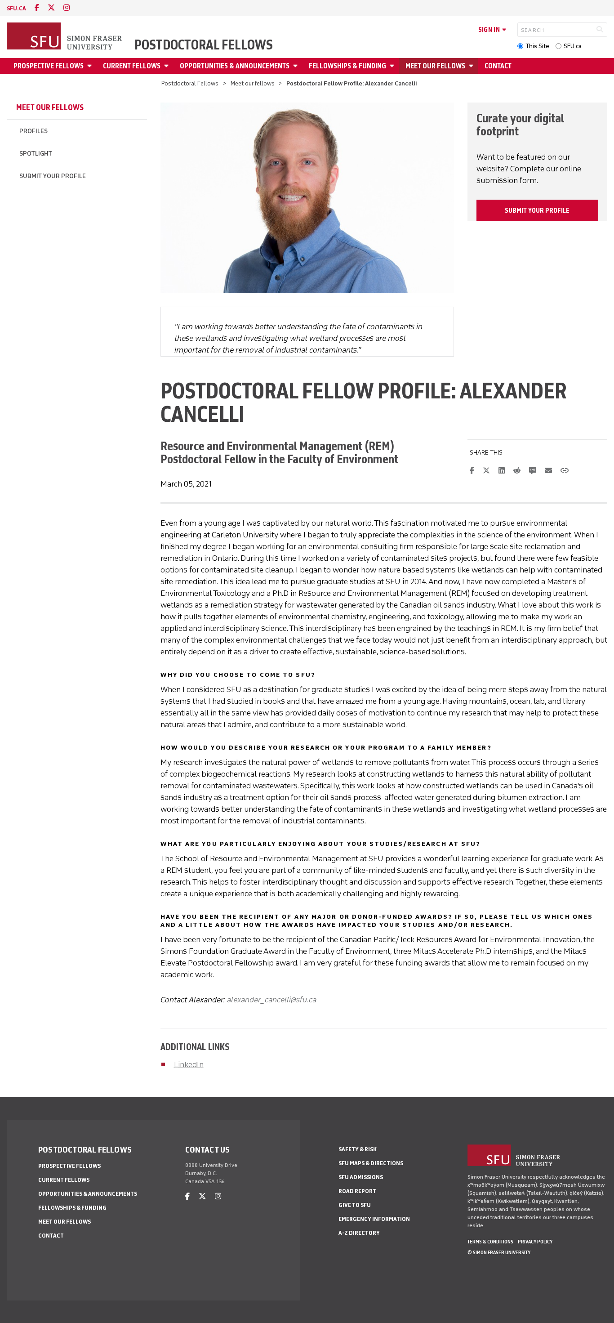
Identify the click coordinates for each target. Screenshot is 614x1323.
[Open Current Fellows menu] (167, 66)
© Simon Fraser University (498, 1252)
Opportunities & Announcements (234, 66)
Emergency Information (374, 1219)
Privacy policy (535, 1241)
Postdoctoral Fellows (203, 45)
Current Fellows (131, 66)
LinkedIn (189, 1064)
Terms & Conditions (490, 1241)
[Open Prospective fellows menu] (90, 66)
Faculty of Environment (342, 458)
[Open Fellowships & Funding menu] (393, 66)
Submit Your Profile (52, 176)
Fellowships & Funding (347, 66)
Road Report (357, 1191)
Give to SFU (354, 1205)
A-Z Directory (359, 1233)
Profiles (33, 131)
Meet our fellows (435, 66)
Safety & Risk (357, 1149)
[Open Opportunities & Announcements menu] (296, 66)
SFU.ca (573, 46)
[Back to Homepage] (65, 36)
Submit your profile (537, 210)
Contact (498, 66)
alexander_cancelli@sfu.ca (271, 1000)
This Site (537, 46)
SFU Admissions (360, 1177)
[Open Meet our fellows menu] (472, 66)
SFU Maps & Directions (370, 1163)
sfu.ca (16, 8)
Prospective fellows (48, 66)
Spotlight (35, 153)
